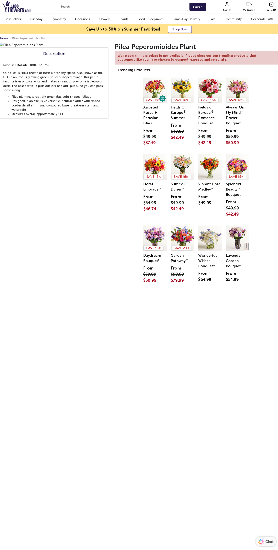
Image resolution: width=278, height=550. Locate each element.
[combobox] (123, 6)
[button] (13, 19)
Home (4, 38)
